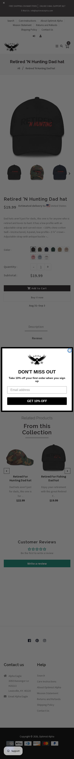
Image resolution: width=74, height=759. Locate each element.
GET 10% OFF (37, 401)
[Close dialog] (70, 350)
